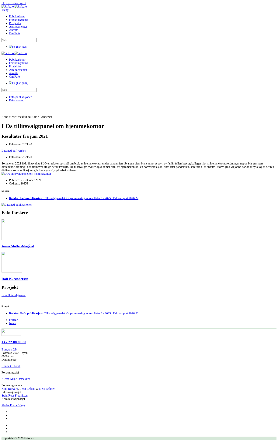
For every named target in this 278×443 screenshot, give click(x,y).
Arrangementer (18, 26)
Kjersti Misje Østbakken (16, 378)
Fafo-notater (16, 100)
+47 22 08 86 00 (14, 342)
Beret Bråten (27, 388)
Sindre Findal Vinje (13, 405)
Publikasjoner (17, 16)
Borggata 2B (9, 349)
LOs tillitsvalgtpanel (14, 295)
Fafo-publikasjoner (20, 97)
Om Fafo (14, 33)
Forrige (13, 319)
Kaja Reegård (10, 388)
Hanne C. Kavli (11, 366)
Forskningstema (18, 19)
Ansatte (13, 30)
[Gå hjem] (14, 6)
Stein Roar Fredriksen (15, 395)
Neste (12, 323)
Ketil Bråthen (47, 388)
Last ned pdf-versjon (14, 150)
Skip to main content (14, 3)
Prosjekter (15, 23)
